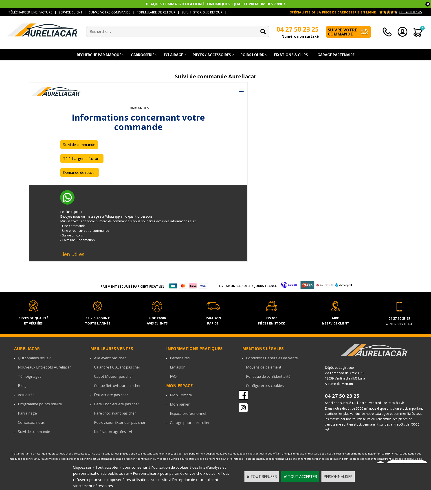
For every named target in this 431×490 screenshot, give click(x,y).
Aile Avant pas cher (110, 357)
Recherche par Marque (99, 54)
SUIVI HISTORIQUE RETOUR (202, 12)
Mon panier (180, 404)
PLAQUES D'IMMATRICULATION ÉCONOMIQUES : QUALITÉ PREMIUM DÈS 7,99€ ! (215, 4)
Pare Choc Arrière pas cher (116, 404)
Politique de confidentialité (268, 376)
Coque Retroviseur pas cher (117, 385)
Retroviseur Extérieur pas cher (119, 422)
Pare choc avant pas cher (115, 413)
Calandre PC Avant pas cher (117, 367)
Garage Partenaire (335, 54)
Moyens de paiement (263, 367)
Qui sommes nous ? (34, 357)
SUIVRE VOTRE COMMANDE (109, 12)
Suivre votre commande (342, 32)
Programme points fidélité (40, 404)
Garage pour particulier (190, 422)
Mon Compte (181, 395)
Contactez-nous (31, 422)
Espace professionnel (188, 413)
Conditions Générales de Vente (272, 357)
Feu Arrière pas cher (111, 394)
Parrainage (27, 413)
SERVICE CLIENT (71, 12)
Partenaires (180, 357)
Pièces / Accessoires (212, 54)
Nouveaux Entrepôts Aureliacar (44, 367)
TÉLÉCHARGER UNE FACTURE (30, 12)
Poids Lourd (252, 54)
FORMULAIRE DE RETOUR (156, 12)
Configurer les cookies (265, 385)
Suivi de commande (34, 431)
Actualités (26, 394)
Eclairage (173, 54)
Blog (22, 385)
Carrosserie (142, 54)
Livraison (177, 367)
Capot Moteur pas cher (113, 376)
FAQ (173, 376)
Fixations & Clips (291, 54)
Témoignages (29, 376)
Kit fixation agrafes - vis (114, 431)
